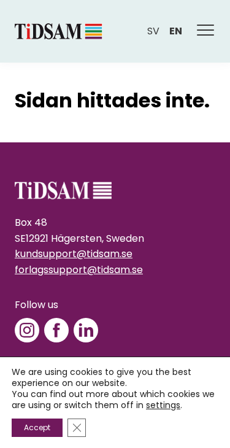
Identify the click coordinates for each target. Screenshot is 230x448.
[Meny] (206, 31)
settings (163, 405)
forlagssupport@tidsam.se (79, 270)
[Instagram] (27, 330)
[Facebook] (56, 330)
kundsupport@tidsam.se (73, 254)
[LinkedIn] (86, 330)
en (175, 31)
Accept (37, 427)
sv (153, 31)
